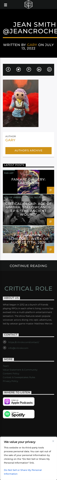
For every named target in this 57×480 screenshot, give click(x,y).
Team (6, 366)
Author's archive (29, 150)
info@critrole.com (18, 348)
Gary (32, 45)
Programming (12, 229)
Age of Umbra (12, 197)
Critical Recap (32, 197)
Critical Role (28, 288)
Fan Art (9, 173)
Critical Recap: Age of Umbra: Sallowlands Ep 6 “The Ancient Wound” (28, 209)
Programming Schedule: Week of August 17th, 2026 (28, 238)
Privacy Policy (10, 381)
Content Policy (11, 373)
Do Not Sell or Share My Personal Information (23, 472)
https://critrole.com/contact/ (23, 342)
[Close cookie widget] (53, 441)
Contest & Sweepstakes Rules (19, 377)
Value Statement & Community (20, 369)
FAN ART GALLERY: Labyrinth (28, 181)
